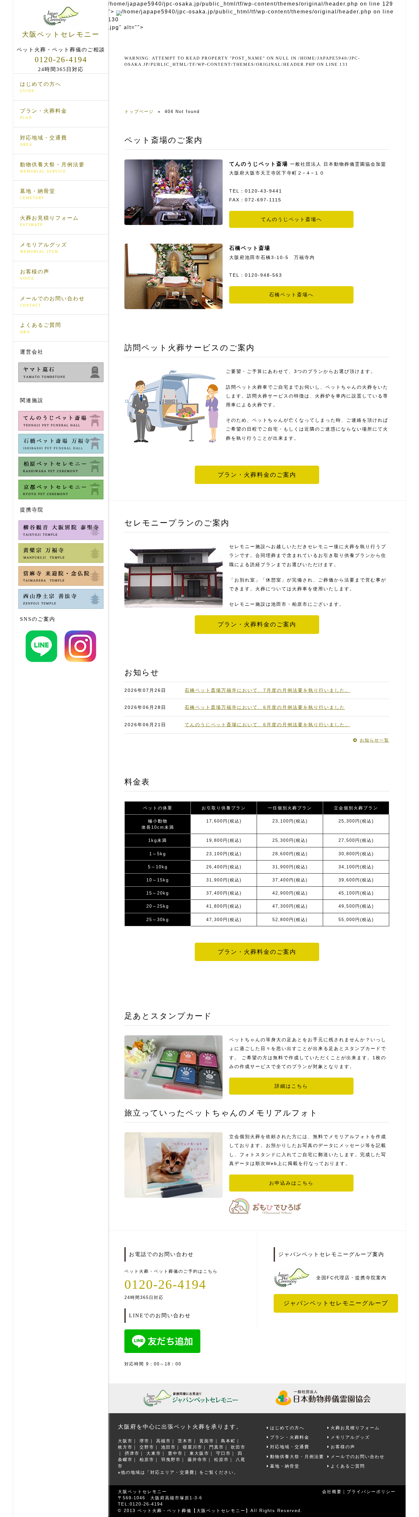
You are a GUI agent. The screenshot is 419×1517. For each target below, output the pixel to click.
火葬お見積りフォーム (49, 221)
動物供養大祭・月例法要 (52, 167)
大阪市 (125, 1440)
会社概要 (332, 1491)
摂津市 (132, 1453)
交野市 (146, 1447)
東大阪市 (199, 1453)
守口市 (223, 1453)
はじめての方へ (40, 87)
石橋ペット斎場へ (291, 294)
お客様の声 (34, 274)
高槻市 (163, 1440)
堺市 (144, 1440)
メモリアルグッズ (43, 247)
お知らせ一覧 (374, 740)
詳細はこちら (291, 1086)
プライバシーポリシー (371, 1491)
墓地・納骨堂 (37, 194)
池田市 (168, 1447)
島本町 (228, 1440)
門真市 (216, 1447)
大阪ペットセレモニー (61, 34)
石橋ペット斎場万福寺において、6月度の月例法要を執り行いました (265, 707)
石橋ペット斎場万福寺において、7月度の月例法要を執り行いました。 (267, 690)
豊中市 (175, 1453)
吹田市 (238, 1447)
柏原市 (146, 1459)
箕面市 (206, 1440)
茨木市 (185, 1440)
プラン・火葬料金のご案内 (257, 475)
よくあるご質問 (40, 328)
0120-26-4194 (61, 59)
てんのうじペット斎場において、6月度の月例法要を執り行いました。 (267, 724)
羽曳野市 (171, 1459)
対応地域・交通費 (43, 140)
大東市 (153, 1453)
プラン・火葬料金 (43, 114)
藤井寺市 (197, 1459)
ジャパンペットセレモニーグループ (335, 1303)
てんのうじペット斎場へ (291, 219)
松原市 (221, 1459)
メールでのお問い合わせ (52, 301)
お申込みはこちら (291, 1183)
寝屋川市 (192, 1447)
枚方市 (125, 1447)
